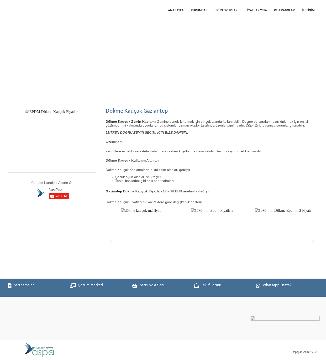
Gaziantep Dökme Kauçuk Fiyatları (134, 191)
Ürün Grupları (226, 10)
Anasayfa (176, 10)
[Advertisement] (153, 61)
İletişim (308, 10)
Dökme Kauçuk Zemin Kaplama (131, 121)
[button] (111, 241)
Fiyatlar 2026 (256, 10)
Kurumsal (199, 10)
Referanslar (284, 10)
